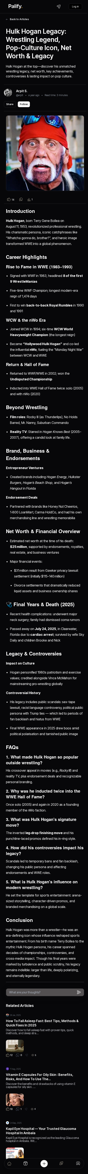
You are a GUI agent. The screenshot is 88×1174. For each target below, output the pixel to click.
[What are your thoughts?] (42, 992)
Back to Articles (19, 19)
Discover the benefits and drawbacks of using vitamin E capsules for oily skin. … (41, 1085)
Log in (75, 6)
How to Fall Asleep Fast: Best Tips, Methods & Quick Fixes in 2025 (42, 1023)
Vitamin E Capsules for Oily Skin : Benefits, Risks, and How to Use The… (39, 1077)
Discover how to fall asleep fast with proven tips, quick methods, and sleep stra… (40, 1031)
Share (10, 104)
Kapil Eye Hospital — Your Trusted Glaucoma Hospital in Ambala (41, 1131)
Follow (24, 104)
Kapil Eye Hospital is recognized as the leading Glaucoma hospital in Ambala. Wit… (42, 1139)
